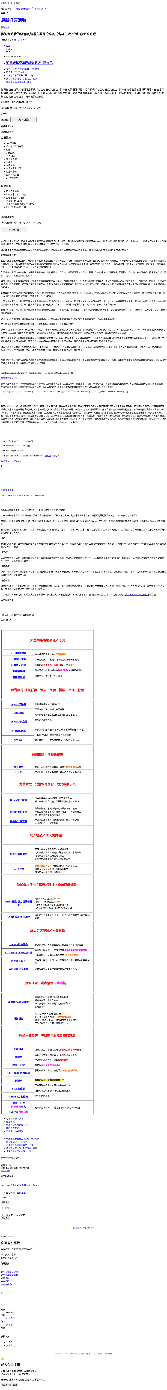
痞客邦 (20, 1185)
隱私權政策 (98, 1354)
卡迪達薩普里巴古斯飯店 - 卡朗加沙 (22, 69)
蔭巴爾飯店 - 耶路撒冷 (16, 72)
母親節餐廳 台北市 (14, 1118)
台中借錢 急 (6, 1284)
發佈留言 (5, 1218)
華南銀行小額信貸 (14, 1131)
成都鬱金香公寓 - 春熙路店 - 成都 (21, 79)
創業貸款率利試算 (9, 378)
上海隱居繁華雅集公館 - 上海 (19, 75)
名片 (8, 52)
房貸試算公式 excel (12, 461)
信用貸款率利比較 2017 (17, 1125)
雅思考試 (10, 1122)
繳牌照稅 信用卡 (13, 1128)
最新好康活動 (13, 20)
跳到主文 (5, 27)
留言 (26, 1185)
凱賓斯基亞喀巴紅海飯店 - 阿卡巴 (29, 63)
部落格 (9, 49)
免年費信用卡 (7, 490)
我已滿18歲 (6, 1385)
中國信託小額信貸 (51, 456)
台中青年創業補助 (9, 1275)
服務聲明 (108, 1354)
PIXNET (64, 1354)
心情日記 (22, 40)
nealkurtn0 (5, 1171)
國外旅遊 (21, 1193)
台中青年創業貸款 (9, 1272)
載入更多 (5, 1202)
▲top (3, 1197)
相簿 (8, 46)
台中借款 (5, 1281)
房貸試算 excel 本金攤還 (136, 595)
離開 (15, 1385)
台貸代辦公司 (7, 1278)
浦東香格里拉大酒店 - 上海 (18, 82)
